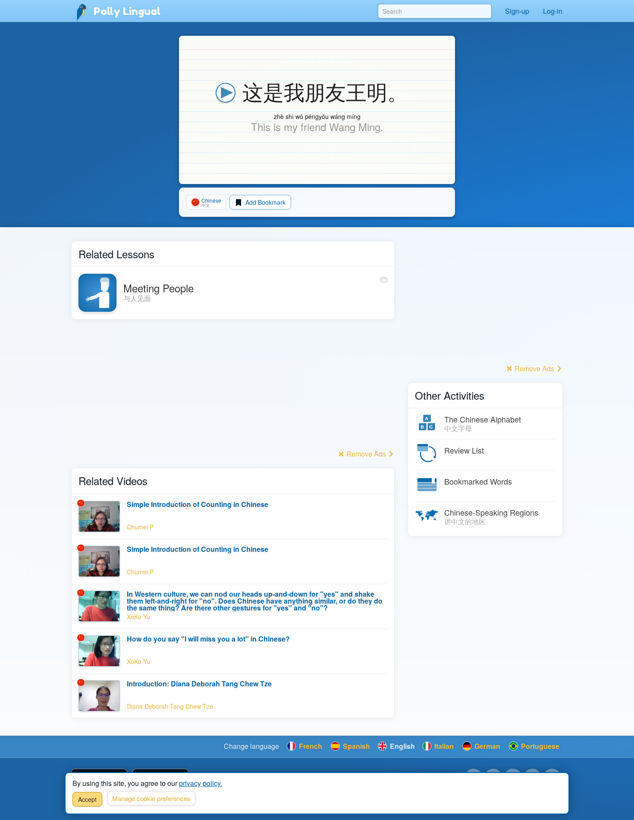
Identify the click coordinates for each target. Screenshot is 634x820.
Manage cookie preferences (151, 798)
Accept (87, 799)
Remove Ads (366, 454)
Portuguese (539, 746)
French (309, 746)
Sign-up (517, 11)
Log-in (552, 11)
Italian (443, 746)
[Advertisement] (233, 386)
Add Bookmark (265, 202)
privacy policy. (200, 783)
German (486, 746)
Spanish (355, 746)
